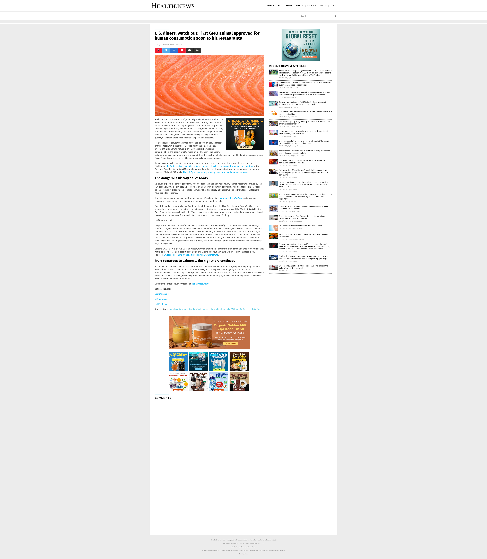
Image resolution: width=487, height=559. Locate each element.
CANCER (323, 5)
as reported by (231, 198)
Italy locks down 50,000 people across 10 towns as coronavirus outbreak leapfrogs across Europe (305, 84)
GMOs (242, 309)
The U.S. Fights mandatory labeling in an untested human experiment (215, 172)
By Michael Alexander (295, 221)
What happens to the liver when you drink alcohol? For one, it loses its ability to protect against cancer (304, 142)
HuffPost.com (161, 304)
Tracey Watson (175, 45)
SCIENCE (270, 5)
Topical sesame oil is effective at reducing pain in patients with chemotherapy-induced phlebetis (304, 152)
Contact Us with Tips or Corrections (243, 547)
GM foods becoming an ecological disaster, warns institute (191, 255)
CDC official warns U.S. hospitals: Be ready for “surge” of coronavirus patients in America (302, 161)
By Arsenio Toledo (294, 211)
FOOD (280, 5)
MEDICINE (299, 5)
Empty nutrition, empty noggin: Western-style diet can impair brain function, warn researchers (304, 132)
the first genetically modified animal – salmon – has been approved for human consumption (209, 166)
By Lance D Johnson (294, 126)
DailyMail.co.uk (162, 294)
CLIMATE (334, 5)
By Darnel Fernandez (295, 228)
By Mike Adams (293, 78)
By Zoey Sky (292, 136)
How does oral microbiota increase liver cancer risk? (300, 226)
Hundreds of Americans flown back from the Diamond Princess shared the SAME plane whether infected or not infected (304, 93)
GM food (235, 309)
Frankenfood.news (200, 284)
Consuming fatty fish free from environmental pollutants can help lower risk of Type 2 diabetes (303, 217)
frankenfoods (195, 309)
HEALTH (289, 5)
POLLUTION (311, 5)
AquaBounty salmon (179, 309)
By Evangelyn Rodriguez (296, 146)
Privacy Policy (243, 554)
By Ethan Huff (292, 97)
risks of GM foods (254, 309)
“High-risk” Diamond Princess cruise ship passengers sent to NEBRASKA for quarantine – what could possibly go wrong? (303, 257)
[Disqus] (209, 433)
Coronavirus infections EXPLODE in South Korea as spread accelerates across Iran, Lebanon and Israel (302, 103)
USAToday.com (161, 299)
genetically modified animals (216, 309)
